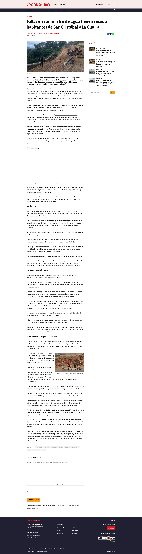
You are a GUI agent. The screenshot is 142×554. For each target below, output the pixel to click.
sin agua (29, 450)
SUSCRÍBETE (111, 528)
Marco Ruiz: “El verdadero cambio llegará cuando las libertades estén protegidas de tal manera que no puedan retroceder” (105, 52)
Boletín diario (99, 4)
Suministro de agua (36, 450)
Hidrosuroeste (54, 447)
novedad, (75, 115)
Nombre (29, 484)
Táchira (43, 450)
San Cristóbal (67, 447)
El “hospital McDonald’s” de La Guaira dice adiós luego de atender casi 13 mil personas (105, 73)
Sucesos (38, 10)
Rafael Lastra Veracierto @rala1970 (50, 33)
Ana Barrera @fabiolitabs (34, 33)
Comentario (29, 466)
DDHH (59, 10)
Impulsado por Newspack (41, 551)
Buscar (90, 90)
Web (28, 491)
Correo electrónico (60, 484)
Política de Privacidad (32, 532)
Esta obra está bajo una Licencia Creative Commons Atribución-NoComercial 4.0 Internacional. (46, 548)
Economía (45, 10)
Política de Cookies (32, 538)
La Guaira (61, 447)
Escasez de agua (39, 447)
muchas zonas (31, 93)
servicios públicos (75, 447)
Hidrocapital (46, 447)
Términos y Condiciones (33, 535)
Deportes (80, 10)
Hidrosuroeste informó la (63, 115)
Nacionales (65, 10)
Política (52, 10)
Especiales (73, 10)
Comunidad (30, 10)
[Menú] (114, 5)
